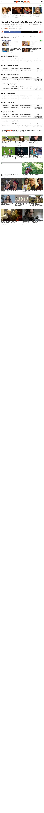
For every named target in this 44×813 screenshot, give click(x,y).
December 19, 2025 (12, 28)
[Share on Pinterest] (40, 32)
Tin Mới (6, 28)
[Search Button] (42, 1)
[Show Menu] (1, 1)
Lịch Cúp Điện (19, 28)
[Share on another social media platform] (42, 32)
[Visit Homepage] (22, 2)
